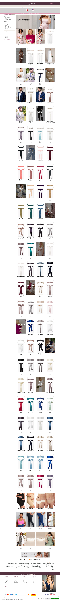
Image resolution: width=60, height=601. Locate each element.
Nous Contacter (34, 580)
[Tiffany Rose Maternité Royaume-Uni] (45, 594)
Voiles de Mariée (7, 26)
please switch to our (38, 8)
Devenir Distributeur (25, 583)
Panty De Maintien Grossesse (21, 508)
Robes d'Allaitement (7, 580)
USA (33, 12)
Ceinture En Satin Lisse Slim (21, 237)
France (27, 12)
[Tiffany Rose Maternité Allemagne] (49, 594)
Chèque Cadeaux (34, 583)
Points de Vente (25, 582)
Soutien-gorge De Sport (21, 527)
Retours (33, 579)
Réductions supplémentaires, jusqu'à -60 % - (30, 13)
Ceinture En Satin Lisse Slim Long (21, 276)
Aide (18, 574)
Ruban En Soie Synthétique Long (21, 353)
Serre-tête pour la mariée (8, 27)
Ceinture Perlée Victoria (40, 63)
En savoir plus (21, 599)
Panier (33, 582)
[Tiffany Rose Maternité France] (47, 594)
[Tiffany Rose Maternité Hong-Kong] (54, 594)
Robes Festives (15, 577)
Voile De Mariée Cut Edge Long (50, 63)
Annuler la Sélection (7, 39)
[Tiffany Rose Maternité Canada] (52, 594)
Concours (24, 579)
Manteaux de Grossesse (8, 19)
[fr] (27, 11)
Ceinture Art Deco (30, 121)
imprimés (6, 37)
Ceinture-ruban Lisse (30, 334)
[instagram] (34, 574)
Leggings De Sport (30, 527)
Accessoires (6, 18)
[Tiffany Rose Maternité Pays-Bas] (50, 594)
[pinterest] (33, 574)
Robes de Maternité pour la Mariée (9, 579)
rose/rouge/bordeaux (8, 34)
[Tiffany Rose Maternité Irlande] (46, 594)
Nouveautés (6, 577)
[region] (30, 565)
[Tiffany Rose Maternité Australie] (53, 594)
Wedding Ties (6, 29)
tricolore (6, 36)
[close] (58, 596)
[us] (33, 11)
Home (5, 14)
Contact (15, 574)
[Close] (45, 8)
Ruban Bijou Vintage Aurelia (30, 102)
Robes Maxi (15, 581)
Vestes (6, 25)
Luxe (5, 582)
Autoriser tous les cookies (55, 598)
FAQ (33, 577)
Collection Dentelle (7, 17)
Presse (24, 580)
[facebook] (31, 574)
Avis (21, 574)
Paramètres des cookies (41, 598)
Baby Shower (15, 580)
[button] (5, 565)
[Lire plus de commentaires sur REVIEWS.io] (51, 571)
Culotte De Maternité (40, 508)
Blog (24, 574)
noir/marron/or (7, 35)
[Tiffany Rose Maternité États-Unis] (51, 594)
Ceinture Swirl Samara (30, 63)
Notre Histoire (24, 577)
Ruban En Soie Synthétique (50, 334)
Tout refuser (48, 598)
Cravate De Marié (21, 102)
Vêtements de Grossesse (9, 14)
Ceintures (6, 24)
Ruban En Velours (21, 160)
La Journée (6, 581)
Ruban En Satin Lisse (30, 353)
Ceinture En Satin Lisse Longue (21, 392)
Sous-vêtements (7, 28)
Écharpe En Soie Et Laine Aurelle (21, 44)
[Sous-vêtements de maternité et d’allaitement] (35, 557)
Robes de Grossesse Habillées (17, 579)
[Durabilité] (22, 7)
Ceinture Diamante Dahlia (50, 44)
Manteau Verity (50, 527)
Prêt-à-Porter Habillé (7, 587)
